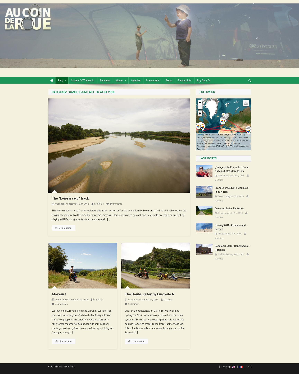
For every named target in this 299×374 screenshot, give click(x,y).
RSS (249, 367)
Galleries (136, 80)
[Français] (240, 367)
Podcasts (105, 80)
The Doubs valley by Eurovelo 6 (149, 294)
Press (169, 80)
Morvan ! (59, 294)
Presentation (153, 80)
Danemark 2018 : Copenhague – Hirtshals (233, 248)
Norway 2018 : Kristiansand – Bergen (231, 227)
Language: (226, 367)
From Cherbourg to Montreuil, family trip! (232, 190)
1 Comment (133, 304)
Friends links (185, 80)
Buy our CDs (204, 80)
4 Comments (116, 203)
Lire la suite (65, 228)
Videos (119, 80)
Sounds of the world (82, 80)
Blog (60, 80)
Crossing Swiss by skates (229, 208)
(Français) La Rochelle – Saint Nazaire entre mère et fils (231, 169)
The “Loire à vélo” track (70, 198)
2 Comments (61, 304)
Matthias (99, 203)
